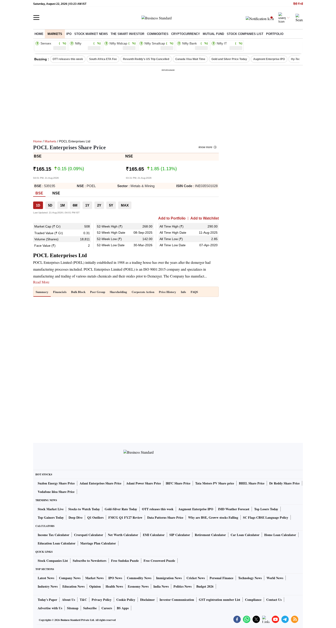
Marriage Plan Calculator (98, 543)
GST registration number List (219, 599)
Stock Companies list (245, 34)
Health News (114, 586)
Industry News (48, 586)
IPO (69, 34)
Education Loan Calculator (56, 543)
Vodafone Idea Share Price (56, 491)
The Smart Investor (127, 34)
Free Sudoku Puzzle (125, 560)
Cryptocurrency (185, 34)
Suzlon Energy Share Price (56, 483)
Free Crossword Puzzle (159, 560)
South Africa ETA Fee (103, 59)
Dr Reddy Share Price (284, 483)
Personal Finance (221, 578)
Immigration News (169, 578)
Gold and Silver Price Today (229, 59)
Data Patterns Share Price (165, 517)
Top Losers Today (266, 509)
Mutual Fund (213, 34)
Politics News (182, 586)
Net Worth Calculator (123, 534)
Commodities (157, 34)
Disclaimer (147, 599)
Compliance (253, 599)
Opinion (95, 586)
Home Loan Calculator (280, 534)
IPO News (115, 578)
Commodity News (139, 578)
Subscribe (90, 608)
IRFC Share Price (178, 483)
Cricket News (196, 578)
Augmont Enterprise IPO (269, 59)
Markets (55, 34)
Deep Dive (76, 517)
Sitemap (72, 608)
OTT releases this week (68, 59)
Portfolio (274, 34)
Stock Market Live (51, 509)
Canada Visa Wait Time (190, 59)
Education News (73, 586)
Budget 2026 (204, 586)
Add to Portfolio (172, 218)
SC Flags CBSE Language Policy (265, 517)
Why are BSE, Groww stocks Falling (213, 517)
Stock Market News (91, 34)
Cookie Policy (125, 599)
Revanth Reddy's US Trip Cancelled (146, 59)
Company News (69, 578)
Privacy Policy (102, 599)
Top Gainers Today (51, 517)
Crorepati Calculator (88, 534)
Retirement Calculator (210, 534)
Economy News (138, 586)
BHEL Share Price (251, 483)
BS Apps (123, 608)
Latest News (46, 578)
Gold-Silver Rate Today (121, 509)
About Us (68, 599)
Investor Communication (177, 599)
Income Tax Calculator (53, 534)
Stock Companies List (53, 560)
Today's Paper (47, 599)
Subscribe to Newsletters (89, 560)
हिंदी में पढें (298, 4)
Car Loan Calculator (245, 534)
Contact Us (274, 599)
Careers (106, 608)
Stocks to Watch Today (84, 509)
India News (161, 586)
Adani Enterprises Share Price (100, 483)
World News (275, 578)
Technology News (250, 578)
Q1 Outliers (95, 517)
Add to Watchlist (204, 218)
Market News (94, 578)
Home (39, 34)
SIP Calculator (179, 534)
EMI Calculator (154, 534)
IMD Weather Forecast (233, 509)
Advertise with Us (50, 608)
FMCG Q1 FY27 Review (125, 517)
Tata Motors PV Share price (214, 483)
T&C (83, 599)
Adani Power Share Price (143, 483)
